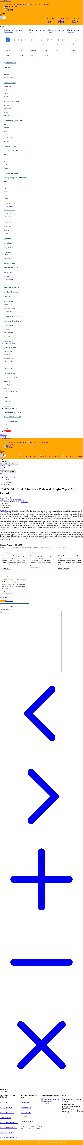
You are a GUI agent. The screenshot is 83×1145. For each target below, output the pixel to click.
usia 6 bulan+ (8, 217)
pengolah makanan (11, 316)
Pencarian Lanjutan (6, 465)
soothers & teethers (11, 292)
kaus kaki (6, 115)
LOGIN (48, 22)
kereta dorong (9, 210)
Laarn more (24, 502)
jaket (5, 165)
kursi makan (9, 341)
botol (6, 283)
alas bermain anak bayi (13, 417)
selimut (7, 258)
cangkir (6, 304)
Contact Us (75, 22)
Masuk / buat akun (10, 477)
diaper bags (8, 248)
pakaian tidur (8, 86)
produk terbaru (10, 63)
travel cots (8, 243)
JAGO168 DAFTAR (7, 1113)
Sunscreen (7, 354)
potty (6, 397)
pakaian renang (10, 146)
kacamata (6, 74)
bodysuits (6, 96)
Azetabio (46, 55)
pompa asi (7, 329)
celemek (7, 296)
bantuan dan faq (26, 1108)
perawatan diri (8, 368)
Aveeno (21, 55)
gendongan (8, 238)
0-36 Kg (6, 233)
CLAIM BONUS (15, 606)
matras (7, 277)
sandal (6, 112)
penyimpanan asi (9, 332)
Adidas (21, 50)
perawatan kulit (8, 351)
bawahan (6, 127)
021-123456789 (26, 1113)
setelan (6, 134)
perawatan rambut (9, 361)
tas (5, 71)
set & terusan (8, 90)
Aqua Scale (72, 50)
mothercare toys (8, 425)
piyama (6, 93)
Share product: (4, 610)
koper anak (8, 222)
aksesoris (6, 141)
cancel (3, 467)
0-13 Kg (6, 230)
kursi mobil (8, 226)
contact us (70, 32)
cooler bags (7, 336)
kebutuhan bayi (10, 83)
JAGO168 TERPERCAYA (9, 1123)
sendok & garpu (8, 311)
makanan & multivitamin (14, 321)
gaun (5, 131)
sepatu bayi (7, 105)
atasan (5, 124)
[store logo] (16, 27)
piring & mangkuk (9, 308)
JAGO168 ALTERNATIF (8, 1128)
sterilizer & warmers (12, 287)
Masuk (3, 437)
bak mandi (8, 401)
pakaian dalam (8, 168)
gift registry (45, 4)
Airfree (33, 50)
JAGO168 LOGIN (6, 1108)
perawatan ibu (9, 373)
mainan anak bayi (11, 421)
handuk (7, 406)
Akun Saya (3, 435)
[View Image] (0, 1088)
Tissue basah (7, 381)
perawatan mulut (9, 365)
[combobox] (9, 463)
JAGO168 (3, 511)
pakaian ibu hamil (11, 173)
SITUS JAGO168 (6, 1133)
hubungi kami (25, 1103)
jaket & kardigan (9, 138)
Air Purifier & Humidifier (11, 392)
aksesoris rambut (9, 77)
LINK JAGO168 (5, 1118)
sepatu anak (7, 108)
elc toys (6, 428)
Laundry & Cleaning (10, 385)
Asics (8, 55)
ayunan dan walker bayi (13, 412)
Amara (58, 50)
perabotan (8, 272)
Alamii (46, 50)
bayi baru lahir (8, 213)
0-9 (73, 44)
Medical (6, 388)
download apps (21, 4)
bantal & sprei (9, 263)
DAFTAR (61, 22)
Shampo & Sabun (9, 358)
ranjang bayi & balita (12, 267)
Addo (8, 50)
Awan (33, 55)
